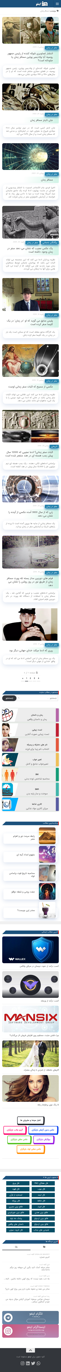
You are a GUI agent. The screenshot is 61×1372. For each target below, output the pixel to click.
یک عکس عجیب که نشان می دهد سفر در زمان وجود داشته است (30, 250)
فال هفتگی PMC (41, 1183)
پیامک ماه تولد (16, 1218)
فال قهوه (15, 1189)
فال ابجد (41, 1195)
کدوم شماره (45, 1257)
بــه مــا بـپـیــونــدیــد (36, 1321)
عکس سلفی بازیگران (19, 1139)
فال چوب (41, 1189)
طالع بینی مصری (16, 1206)
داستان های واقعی (16, 1224)
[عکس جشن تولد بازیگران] (30, 1152)
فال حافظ (41, 1200)
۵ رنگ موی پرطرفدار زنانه (48, 1104)
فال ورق (16, 1183)
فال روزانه (16, 1200)
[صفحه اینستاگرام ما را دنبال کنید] (22, 1363)
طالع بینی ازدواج (41, 1218)
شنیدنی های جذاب (41, 1230)
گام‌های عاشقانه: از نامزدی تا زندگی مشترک (41, 1070)
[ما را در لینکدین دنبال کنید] (28, 1363)
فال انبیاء (41, 1206)
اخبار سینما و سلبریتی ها (30, 1120)
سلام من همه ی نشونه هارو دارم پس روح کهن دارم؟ (27, 1289)
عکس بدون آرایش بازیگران (43, 1129)
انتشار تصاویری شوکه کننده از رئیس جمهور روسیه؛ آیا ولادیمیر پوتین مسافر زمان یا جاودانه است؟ (30, 57)
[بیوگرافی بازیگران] (43, 1142)
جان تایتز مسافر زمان (41, 120)
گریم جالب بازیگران (15, 1129)
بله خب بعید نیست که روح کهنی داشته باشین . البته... (27, 1278)
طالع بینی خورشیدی (16, 1212)
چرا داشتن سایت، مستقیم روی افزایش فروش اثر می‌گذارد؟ (34, 1035)
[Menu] (57, 3)
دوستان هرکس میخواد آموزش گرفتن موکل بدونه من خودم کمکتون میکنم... (28, 1300)
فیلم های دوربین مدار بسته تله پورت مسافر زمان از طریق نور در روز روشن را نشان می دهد (30, 582)
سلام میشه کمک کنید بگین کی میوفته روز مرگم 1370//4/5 (30, 1269)
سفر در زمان (51, 47)
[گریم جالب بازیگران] (15, 1133)
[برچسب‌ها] (44, 1247)
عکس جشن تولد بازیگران (30, 1149)
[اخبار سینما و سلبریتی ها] (30, 1123)
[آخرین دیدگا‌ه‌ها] (16, 1247)
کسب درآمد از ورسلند (50, 1000)
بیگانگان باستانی (49, 242)
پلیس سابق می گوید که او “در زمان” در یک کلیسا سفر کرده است (30, 322)
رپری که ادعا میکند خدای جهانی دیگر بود (31, 650)
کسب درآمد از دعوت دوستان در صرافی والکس (39, 966)
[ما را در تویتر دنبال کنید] (33, 1363)
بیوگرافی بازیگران (43, 1139)
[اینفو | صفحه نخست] (39, 3)
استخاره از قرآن (15, 1195)
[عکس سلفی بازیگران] (19, 1142)
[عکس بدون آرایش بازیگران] (43, 1133)
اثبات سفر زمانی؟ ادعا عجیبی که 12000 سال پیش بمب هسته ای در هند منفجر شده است (29, 454)
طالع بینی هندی (41, 1212)
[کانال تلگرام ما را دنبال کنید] (38, 1363)
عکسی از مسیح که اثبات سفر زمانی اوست (30, 387)
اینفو (29, 1356)
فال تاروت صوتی (16, 1230)
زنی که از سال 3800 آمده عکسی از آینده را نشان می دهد (30, 514)
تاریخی (54, 446)
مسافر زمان (47, 180)
